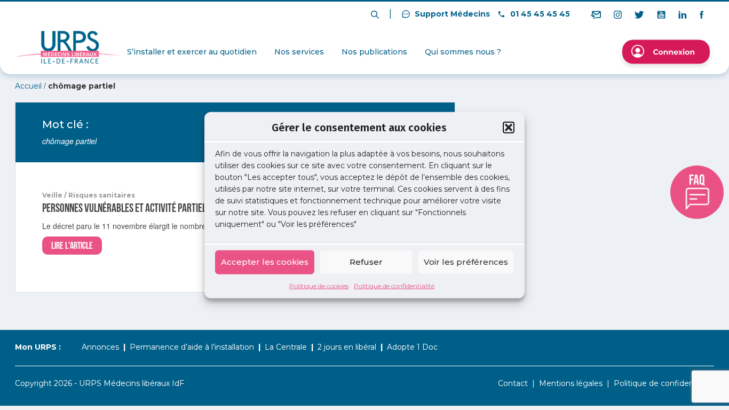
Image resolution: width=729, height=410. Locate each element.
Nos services (299, 52)
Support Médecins (451, 14)
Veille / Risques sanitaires (88, 195)
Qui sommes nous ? (463, 52)
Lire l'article (72, 245)
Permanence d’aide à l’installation (192, 347)
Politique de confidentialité (394, 285)
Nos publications (374, 52)
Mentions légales (571, 383)
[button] (508, 127)
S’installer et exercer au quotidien (192, 52)
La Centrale (286, 347)
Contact (513, 383)
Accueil (28, 86)
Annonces (100, 347)
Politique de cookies (318, 285)
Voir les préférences (466, 262)
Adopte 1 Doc (412, 347)
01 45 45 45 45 (539, 14)
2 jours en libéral (347, 347)
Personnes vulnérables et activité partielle (128, 208)
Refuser (366, 262)
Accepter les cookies (264, 262)
